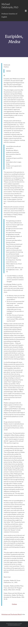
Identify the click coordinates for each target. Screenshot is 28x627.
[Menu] (26, 11)
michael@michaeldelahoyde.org (14, 624)
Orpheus (14, 604)
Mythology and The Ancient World (11, 614)
